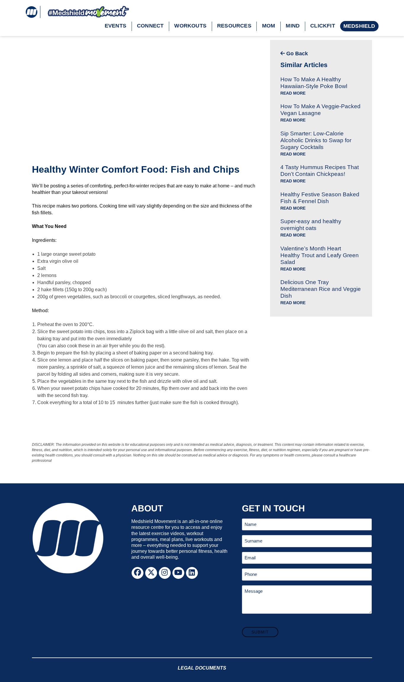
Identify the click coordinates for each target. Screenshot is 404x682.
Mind (293, 26)
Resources (234, 26)
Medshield (359, 26)
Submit (260, 632)
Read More (293, 93)
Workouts (190, 26)
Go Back (296, 53)
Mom (268, 26)
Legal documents (202, 667)
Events (115, 26)
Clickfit (322, 26)
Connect (150, 26)
